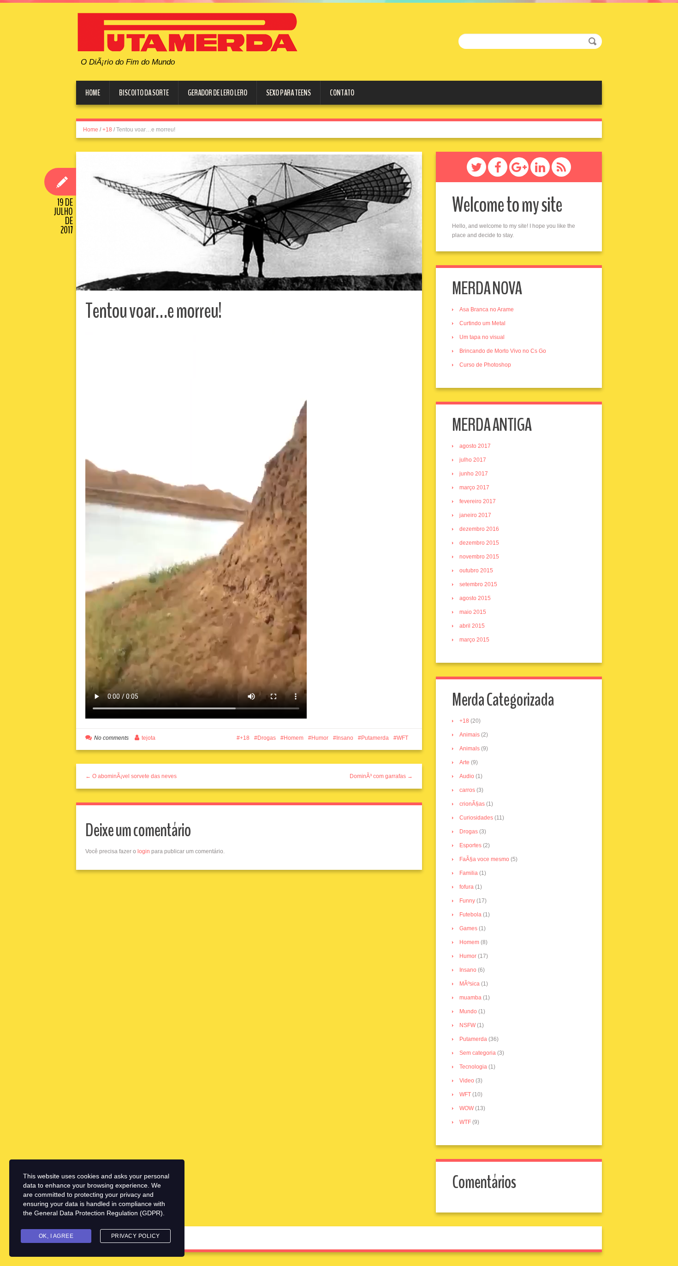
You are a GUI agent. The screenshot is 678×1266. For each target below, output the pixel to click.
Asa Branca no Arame (486, 309)
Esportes (470, 845)
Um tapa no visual (482, 337)
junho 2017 (473, 473)
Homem (293, 738)
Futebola (470, 914)
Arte (464, 762)
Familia (468, 873)
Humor (319, 738)
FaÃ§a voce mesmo (484, 859)
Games (468, 928)
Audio (466, 776)
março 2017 (474, 487)
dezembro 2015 (479, 543)
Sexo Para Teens (288, 92)
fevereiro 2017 (477, 501)
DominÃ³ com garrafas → (381, 776)
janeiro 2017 (475, 515)
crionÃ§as (472, 804)
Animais (469, 734)
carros (467, 790)
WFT (402, 738)
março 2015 (474, 639)
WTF (465, 1122)
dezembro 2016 (479, 529)
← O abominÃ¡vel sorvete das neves (131, 776)
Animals (469, 748)
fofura (466, 887)
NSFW (467, 1025)
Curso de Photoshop (485, 365)
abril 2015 (472, 626)
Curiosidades (476, 817)
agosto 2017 (475, 446)
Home (92, 92)
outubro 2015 (476, 570)
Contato (342, 92)
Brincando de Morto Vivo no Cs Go (502, 351)
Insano (344, 738)
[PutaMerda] (187, 32)
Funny (467, 900)
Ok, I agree (56, 1236)
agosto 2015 (475, 598)
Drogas (266, 738)
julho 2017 (472, 460)
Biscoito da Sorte (144, 92)
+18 (107, 129)
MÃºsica (469, 984)
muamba (470, 997)
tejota (148, 738)
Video (466, 1080)
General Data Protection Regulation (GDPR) (98, 1213)
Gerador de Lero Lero (217, 92)
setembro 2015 (478, 584)
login (143, 851)
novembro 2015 (479, 556)
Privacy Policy (135, 1236)
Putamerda (375, 738)
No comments (111, 738)
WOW (466, 1108)
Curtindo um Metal (482, 323)
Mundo (468, 1011)
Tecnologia (473, 1067)
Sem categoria (477, 1053)
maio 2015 (472, 612)
